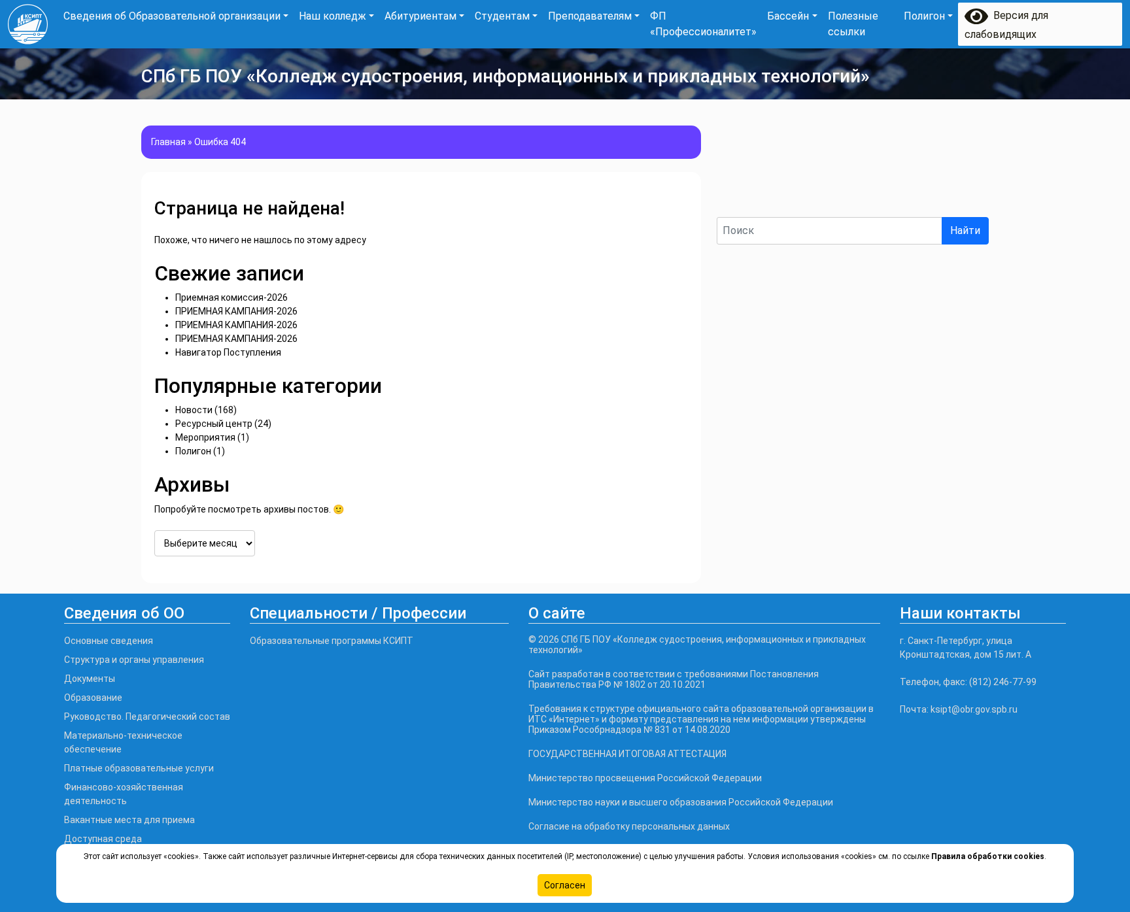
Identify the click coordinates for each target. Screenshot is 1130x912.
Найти (965, 230)
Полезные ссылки (853, 24)
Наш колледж (332, 16)
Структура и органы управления (134, 659)
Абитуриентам (420, 16)
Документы (89, 678)
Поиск (732, 205)
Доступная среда (103, 839)
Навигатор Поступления (228, 352)
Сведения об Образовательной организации (172, 16)
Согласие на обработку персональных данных (629, 826)
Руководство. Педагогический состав (147, 716)
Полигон (924, 16)
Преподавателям (590, 16)
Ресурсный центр (213, 423)
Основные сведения (108, 640)
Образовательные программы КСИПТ (331, 640)
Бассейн (788, 16)
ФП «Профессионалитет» (703, 24)
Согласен (564, 885)
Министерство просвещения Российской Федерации (645, 778)
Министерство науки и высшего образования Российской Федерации (680, 802)
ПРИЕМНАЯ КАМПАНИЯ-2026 (236, 311)
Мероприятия (205, 437)
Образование (93, 697)
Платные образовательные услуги (139, 768)
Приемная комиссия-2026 (231, 297)
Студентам (502, 16)
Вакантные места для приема (129, 820)
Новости (194, 410)
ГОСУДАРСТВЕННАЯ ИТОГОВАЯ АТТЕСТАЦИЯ (627, 754)
